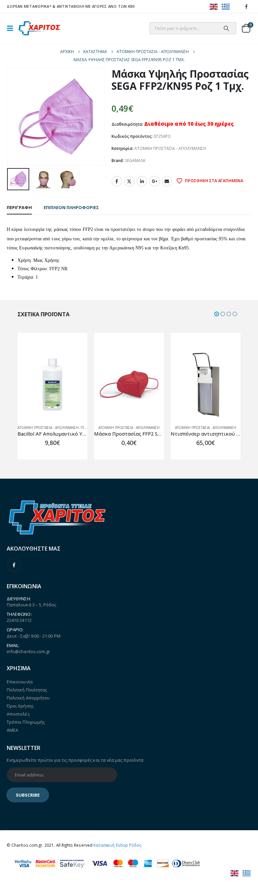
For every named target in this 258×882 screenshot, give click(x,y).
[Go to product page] (52, 384)
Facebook (117, 181)
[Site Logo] (39, 28)
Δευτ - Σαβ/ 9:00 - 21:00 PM (33, 636)
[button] (12, 28)
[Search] (226, 28)
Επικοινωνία (20, 682)
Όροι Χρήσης (20, 706)
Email (167, 181)
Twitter (129, 181)
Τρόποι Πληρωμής (26, 722)
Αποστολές (18, 714)
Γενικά (86, 427)
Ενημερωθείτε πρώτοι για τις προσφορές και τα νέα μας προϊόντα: (75, 760)
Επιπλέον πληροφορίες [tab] (71, 207)
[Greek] (226, 6)
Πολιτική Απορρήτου (28, 698)
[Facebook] (246, 6)
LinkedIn (141, 181)
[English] (214, 6)
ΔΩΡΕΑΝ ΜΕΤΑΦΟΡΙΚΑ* (29, 6)
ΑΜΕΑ (12, 730)
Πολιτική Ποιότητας (27, 690)
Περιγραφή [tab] (19, 207)
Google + (154, 181)
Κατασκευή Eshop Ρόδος (117, 845)
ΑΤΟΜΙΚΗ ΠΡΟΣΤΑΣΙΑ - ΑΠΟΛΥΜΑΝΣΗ (170, 148)
